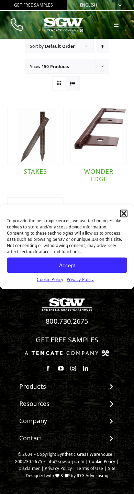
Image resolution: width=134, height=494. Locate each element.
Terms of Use (90, 468)
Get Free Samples (67, 339)
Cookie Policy (50, 279)
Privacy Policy (80, 279)
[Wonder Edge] (98, 136)
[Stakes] (35, 136)
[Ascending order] (102, 46)
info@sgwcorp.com (65, 461)
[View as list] (72, 83)
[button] (123, 213)
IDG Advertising (92, 476)
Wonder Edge (98, 175)
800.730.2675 (67, 321)
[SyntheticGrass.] (63, 20)
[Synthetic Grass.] (67, 352)
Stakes (35, 171)
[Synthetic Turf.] (67, 300)
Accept (67, 265)
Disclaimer (29, 468)
